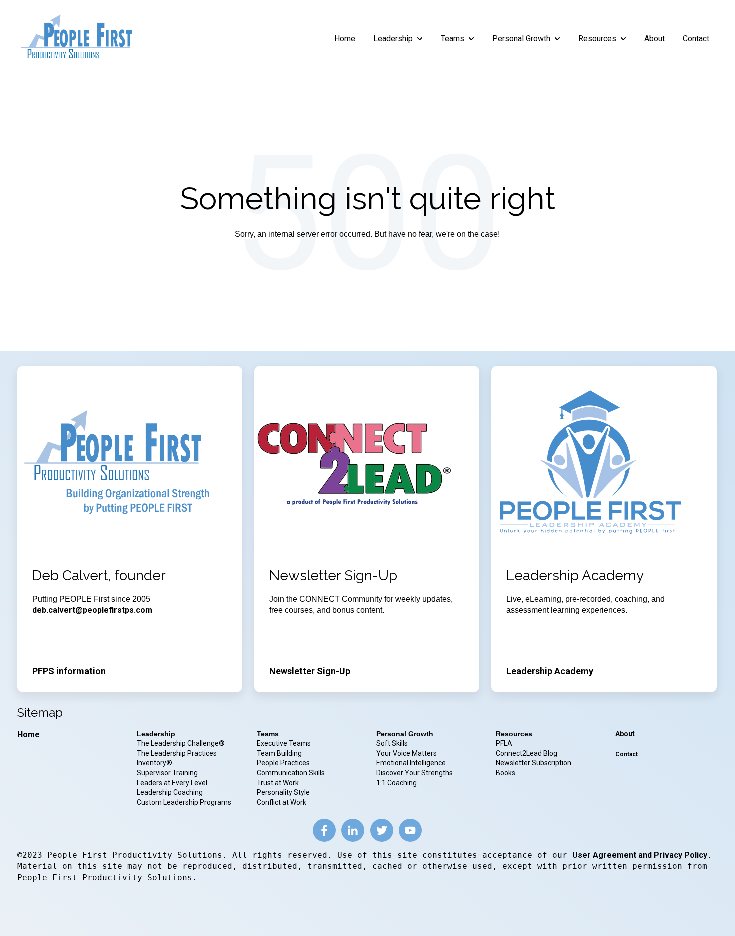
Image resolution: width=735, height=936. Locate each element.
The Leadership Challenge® (181, 743)
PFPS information (69, 671)
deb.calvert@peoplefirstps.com (92, 610)
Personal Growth (521, 38)
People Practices (284, 763)
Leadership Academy (550, 671)
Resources (597, 38)
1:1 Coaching (396, 783)
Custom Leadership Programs (184, 802)
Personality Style (284, 792)
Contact (696, 38)
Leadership (393, 38)
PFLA (504, 743)
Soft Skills (392, 743)
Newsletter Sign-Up (310, 671)
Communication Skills (291, 773)
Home (345, 38)
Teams (452, 38)
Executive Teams (284, 743)
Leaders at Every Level (173, 783)
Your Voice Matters (406, 753)
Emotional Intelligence (411, 763)
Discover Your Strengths (414, 773)
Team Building (279, 753)
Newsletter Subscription (534, 763)
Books (506, 773)
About (654, 38)
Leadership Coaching (170, 792)
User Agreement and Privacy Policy (640, 855)
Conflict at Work (281, 802)
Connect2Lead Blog (527, 753)
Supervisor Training (167, 773)
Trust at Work (278, 783)
